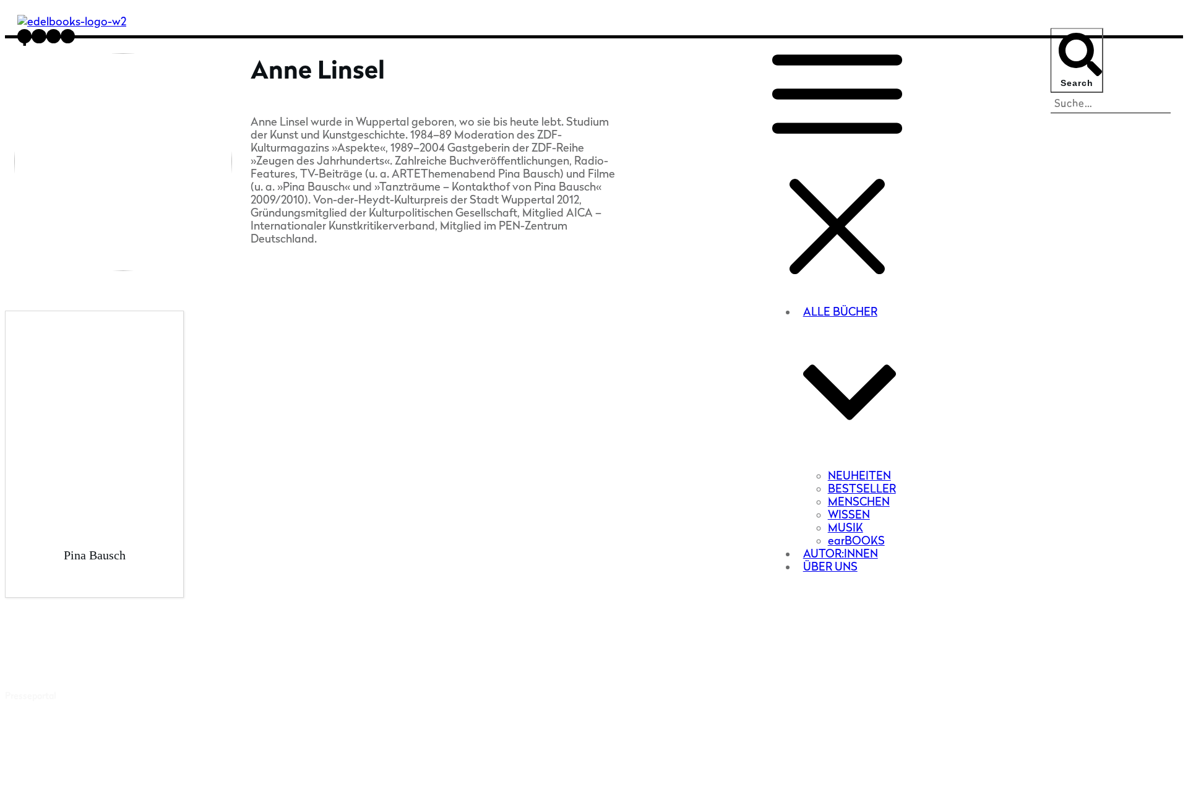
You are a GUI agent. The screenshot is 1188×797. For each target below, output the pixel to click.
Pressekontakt (34, 678)
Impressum (690, 773)
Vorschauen (28, 731)
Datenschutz (748, 773)
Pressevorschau (37, 662)
